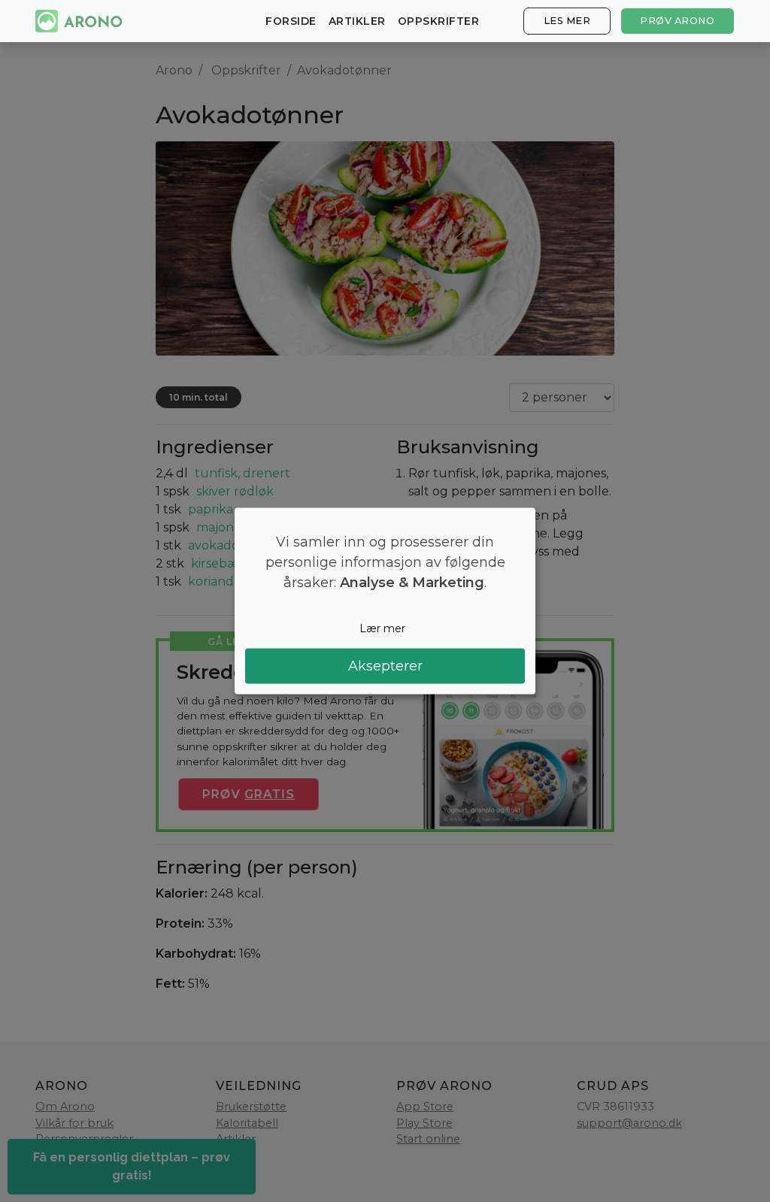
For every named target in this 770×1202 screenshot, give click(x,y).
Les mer (567, 20)
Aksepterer (385, 666)
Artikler (357, 21)
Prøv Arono (677, 20)
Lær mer (382, 627)
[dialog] (385, 601)
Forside (291, 21)
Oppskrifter (439, 21)
